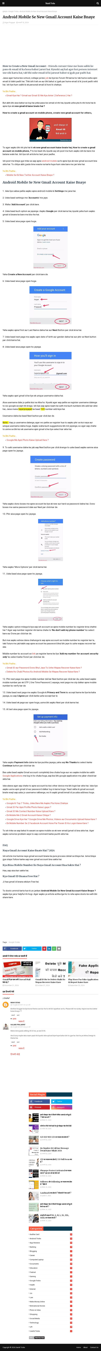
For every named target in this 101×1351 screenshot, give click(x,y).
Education (51, 1268)
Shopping (51, 1314)
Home (78, 1347)
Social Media (51, 1318)
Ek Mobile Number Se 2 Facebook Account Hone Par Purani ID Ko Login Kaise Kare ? (48, 823)
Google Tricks (13, 11)
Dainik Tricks (20, 1347)
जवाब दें (13, 1015)
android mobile (49, 161)
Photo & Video (51, 1310)
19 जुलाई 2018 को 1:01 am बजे (21, 1005)
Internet (51, 1289)
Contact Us (94, 1347)
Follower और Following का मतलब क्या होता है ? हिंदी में (56, 1183)
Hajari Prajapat (9, 23)
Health (51, 1285)
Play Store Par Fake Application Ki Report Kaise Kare (83, 980)
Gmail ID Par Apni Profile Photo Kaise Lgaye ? (29, 807)
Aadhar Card (51, 1234)
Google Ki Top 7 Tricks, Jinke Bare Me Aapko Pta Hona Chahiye (37, 803)
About (85, 1347)
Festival (51, 1272)
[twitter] (61, 1101)
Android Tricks (51, 1239)
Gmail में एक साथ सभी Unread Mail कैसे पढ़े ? (16, 980)
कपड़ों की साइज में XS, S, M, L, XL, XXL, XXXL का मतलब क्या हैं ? (54, 1216)
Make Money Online (51, 1302)
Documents (51, 1264)
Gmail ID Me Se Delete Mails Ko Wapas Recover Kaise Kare (50, 980)
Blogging (51, 1251)
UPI (51, 1327)
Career (51, 1255)
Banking (51, 1247)
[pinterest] (39, 1107)
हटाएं (18, 1015)
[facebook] (39, 1101)
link (33, 653)
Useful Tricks (51, 1331)
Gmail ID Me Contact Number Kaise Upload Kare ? (31, 811)
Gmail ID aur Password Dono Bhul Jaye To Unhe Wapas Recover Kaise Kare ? (44, 667)
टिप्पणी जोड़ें (15, 1054)
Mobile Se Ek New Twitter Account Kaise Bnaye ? (30, 175)
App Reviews (51, 1243)
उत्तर (14, 1018)
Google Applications (13, 775)
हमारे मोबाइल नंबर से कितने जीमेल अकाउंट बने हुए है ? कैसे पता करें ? (55, 1116)
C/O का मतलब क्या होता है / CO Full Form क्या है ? (56, 1160)
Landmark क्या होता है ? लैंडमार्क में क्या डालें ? (55, 1193)
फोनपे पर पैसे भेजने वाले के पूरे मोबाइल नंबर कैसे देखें (55, 1126)
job (47, 78)
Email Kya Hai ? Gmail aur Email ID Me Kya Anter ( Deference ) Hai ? (39, 95)
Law (51, 1297)
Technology (51, 1323)
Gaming (51, 1276)
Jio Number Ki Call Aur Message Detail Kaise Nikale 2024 (54, 1149)
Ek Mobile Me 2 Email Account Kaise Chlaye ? (29, 815)
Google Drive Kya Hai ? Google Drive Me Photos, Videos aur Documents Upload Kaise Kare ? (52, 819)
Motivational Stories (51, 1306)
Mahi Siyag (15, 1003)
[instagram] (61, 1107)
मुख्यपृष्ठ (5, 11)
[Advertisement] (50, 46)
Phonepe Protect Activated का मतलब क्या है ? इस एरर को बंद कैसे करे (55, 1171)
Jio (51, 1293)
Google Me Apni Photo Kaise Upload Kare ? (28, 440)
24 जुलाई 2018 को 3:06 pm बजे (21, 1027)
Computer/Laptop (51, 1260)
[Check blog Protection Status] (37, 1338)
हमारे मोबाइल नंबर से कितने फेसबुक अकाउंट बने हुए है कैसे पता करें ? (56, 1205)
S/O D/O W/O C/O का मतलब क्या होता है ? (54, 1137)
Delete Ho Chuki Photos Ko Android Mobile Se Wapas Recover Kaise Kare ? (43, 671)
